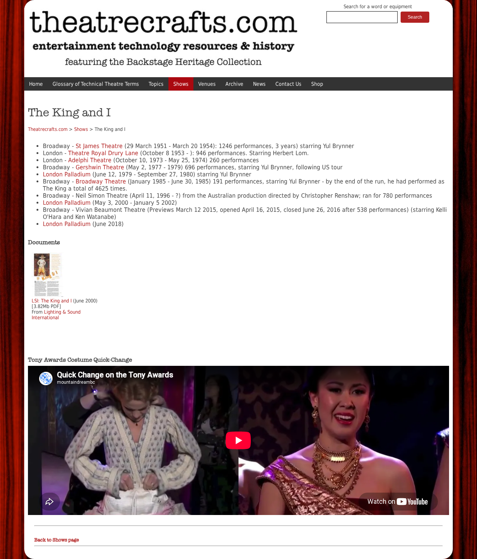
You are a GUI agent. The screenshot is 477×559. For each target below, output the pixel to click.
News (259, 84)
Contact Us (288, 84)
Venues (207, 84)
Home (36, 84)
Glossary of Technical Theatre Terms (96, 84)
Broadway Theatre (101, 181)
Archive (234, 84)
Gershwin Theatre (100, 167)
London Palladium (67, 174)
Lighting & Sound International (56, 314)
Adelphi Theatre (88, 160)
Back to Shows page (56, 540)
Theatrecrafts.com (47, 129)
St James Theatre (99, 146)
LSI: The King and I (52, 301)
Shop (317, 84)
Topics (156, 84)
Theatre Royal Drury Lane (103, 153)
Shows (181, 84)
